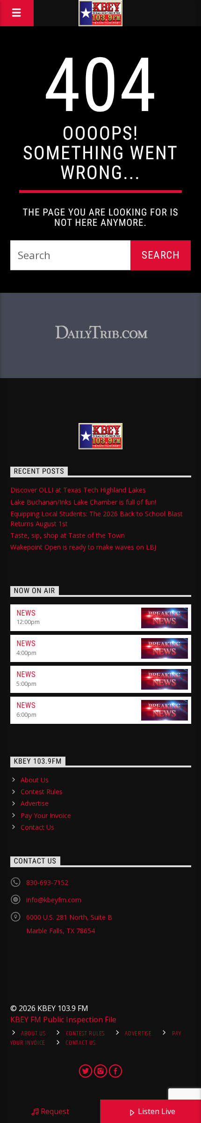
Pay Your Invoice (46, 815)
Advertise (35, 803)
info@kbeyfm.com (53, 899)
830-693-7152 (47, 882)
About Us (35, 779)
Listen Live (155, 1111)
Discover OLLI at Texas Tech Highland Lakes (78, 489)
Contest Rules (42, 791)
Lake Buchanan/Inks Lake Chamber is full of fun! (83, 502)
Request (54, 1111)
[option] (101, 333)
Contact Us (37, 827)
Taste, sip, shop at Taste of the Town (67, 535)
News (26, 613)
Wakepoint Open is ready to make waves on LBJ (83, 547)
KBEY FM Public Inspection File (63, 1019)
